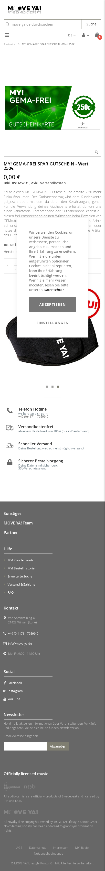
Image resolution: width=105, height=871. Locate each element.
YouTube (14, 699)
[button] (72, 35)
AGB (19, 847)
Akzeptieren (52, 304)
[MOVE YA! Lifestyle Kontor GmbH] (22, 9)
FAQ (11, 592)
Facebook (15, 683)
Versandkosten (53, 182)
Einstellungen (52, 322)
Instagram (15, 691)
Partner (11, 532)
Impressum (61, 847)
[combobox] (43, 24)
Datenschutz (54, 289)
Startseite (9, 44)
